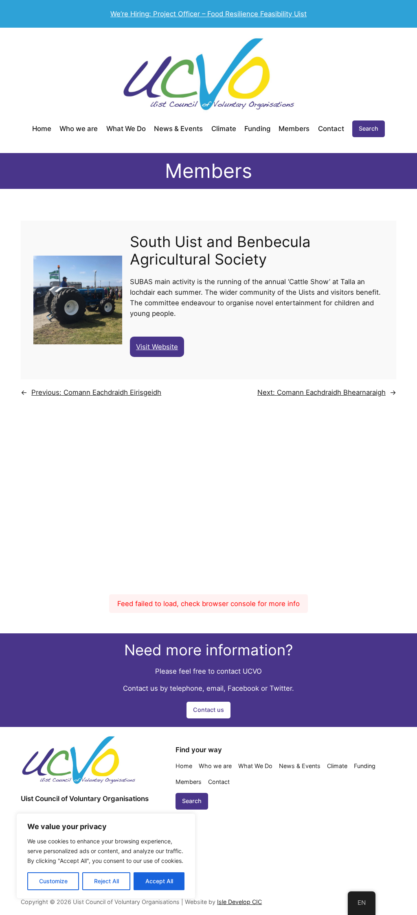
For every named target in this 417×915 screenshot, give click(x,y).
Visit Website (157, 347)
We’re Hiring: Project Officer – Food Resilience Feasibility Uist (208, 14)
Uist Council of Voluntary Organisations (85, 799)
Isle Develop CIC (239, 901)
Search (368, 128)
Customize (53, 881)
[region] (105, 856)
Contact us (208, 709)
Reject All (106, 881)
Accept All (159, 881)
